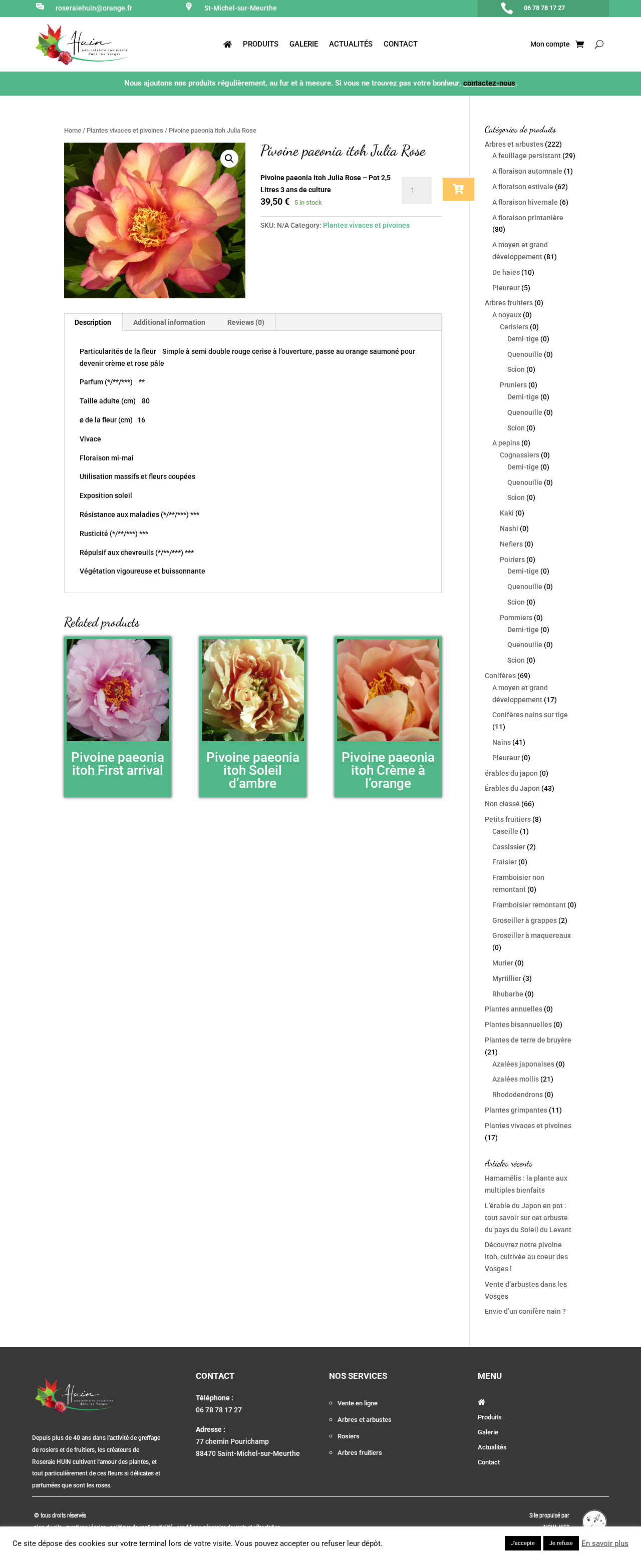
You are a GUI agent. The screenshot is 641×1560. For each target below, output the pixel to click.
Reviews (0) (245, 322)
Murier (502, 963)
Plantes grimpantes (516, 1110)
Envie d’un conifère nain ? (525, 1311)
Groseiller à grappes (524, 920)
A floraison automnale (527, 171)
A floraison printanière (527, 218)
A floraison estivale (522, 187)
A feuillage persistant (526, 156)
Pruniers (513, 385)
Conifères (500, 676)
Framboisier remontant (529, 905)
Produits (260, 45)
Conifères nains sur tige (530, 715)
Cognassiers (519, 455)
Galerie (303, 45)
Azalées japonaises (523, 1064)
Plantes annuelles (513, 1009)
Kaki (507, 513)
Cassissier (508, 847)
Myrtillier (506, 978)
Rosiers (349, 1436)
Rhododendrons (517, 1095)
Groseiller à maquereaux (531, 935)
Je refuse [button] (561, 1543)
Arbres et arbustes (514, 144)
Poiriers (512, 560)
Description (93, 322)
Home (72, 130)
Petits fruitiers (508, 819)
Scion (516, 369)
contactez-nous (489, 83)
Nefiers (511, 544)
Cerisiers (514, 327)
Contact (401, 45)
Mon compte (549, 44)
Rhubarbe (507, 994)
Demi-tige (523, 339)
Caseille (505, 831)
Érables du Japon (512, 788)
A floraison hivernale (525, 202)
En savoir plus (604, 1543)
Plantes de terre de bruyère (528, 1040)
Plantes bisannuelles (518, 1024)
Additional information (169, 322)
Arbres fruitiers (509, 303)
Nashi (509, 529)
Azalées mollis (515, 1079)
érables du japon (511, 773)
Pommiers (516, 618)
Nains (501, 742)
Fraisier (504, 862)
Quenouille (524, 354)
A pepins (506, 443)
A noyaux (506, 315)
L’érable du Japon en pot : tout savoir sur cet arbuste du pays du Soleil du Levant (528, 1218)
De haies (506, 272)
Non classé (502, 804)
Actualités (351, 45)
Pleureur (506, 288)
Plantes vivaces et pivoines (125, 130)
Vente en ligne (358, 1403)
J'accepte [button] (523, 1543)
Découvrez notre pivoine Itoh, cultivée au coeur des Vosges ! (526, 1257)
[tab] (93, 322)
